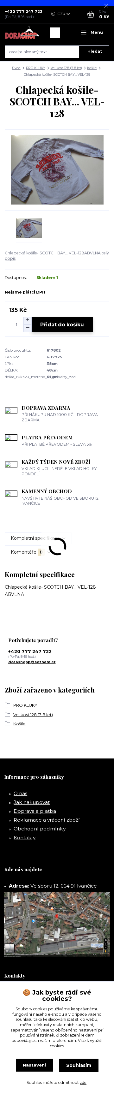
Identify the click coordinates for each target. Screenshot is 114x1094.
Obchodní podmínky (40, 829)
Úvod (16, 68)
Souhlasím (78, 1065)
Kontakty (24, 838)
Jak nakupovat (32, 802)
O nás (20, 793)
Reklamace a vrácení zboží (47, 820)
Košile (92, 68)
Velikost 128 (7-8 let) (66, 68)
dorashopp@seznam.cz (32, 662)
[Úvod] (22, 33)
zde (83, 1082)
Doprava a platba (35, 811)
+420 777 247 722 (23, 11)
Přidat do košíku (62, 325)
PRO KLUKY (35, 68)
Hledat (94, 51)
